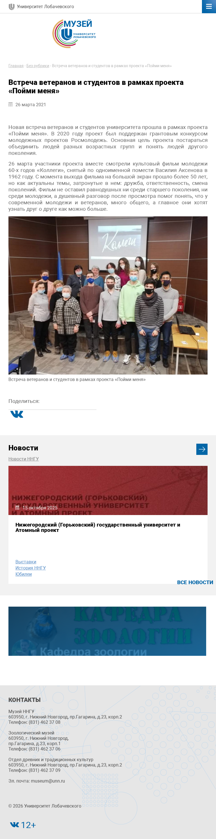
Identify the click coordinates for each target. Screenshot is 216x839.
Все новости (195, 582)
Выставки (25, 561)
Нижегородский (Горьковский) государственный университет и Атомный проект (97, 527)
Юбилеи (23, 574)
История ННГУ (30, 568)
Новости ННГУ (23, 459)
